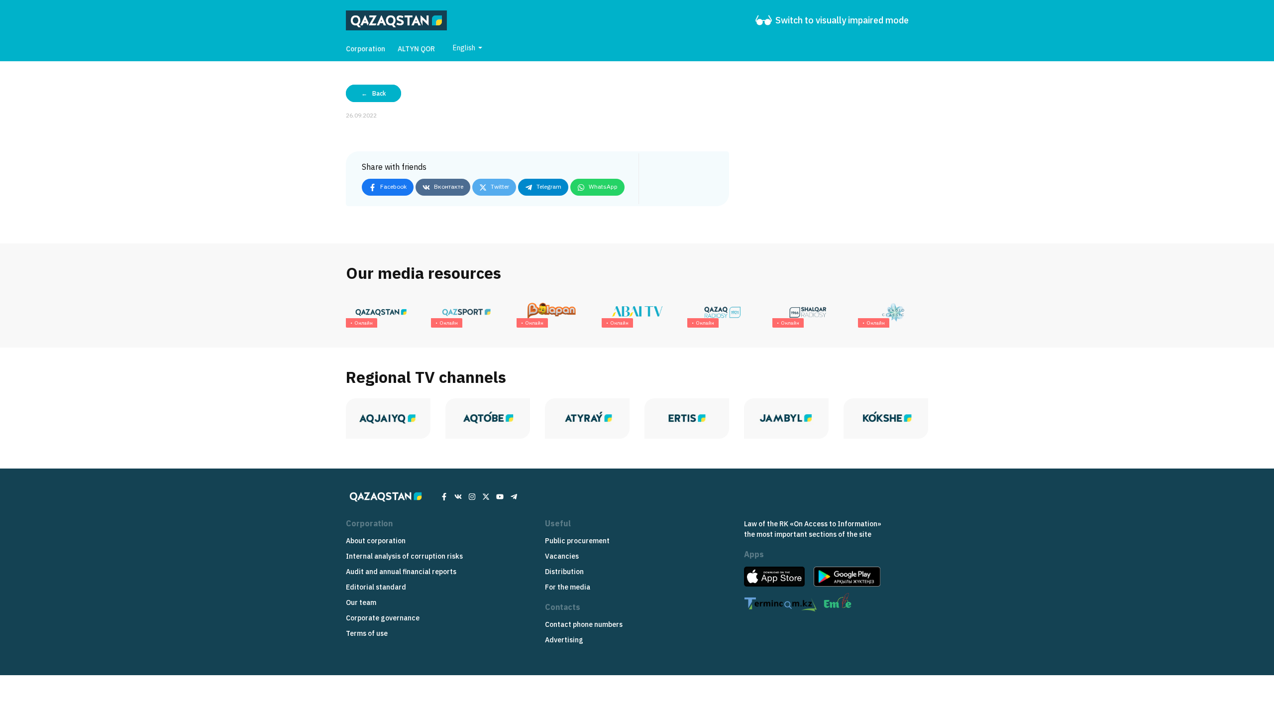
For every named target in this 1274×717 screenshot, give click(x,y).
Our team (361, 602)
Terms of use (367, 633)
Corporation (365, 48)
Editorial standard (376, 587)
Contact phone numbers (584, 624)
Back (379, 93)
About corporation (376, 540)
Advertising (564, 639)
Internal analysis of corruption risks (404, 556)
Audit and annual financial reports (401, 571)
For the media (567, 587)
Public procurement (577, 540)
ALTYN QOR (416, 48)
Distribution (564, 571)
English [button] (465, 47)
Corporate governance (383, 617)
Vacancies (562, 556)
